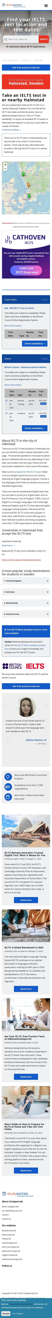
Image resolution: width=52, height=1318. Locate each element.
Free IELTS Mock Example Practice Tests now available (26, 631)
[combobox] (21, 39)
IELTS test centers (10, 60)
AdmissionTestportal (11, 1251)
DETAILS (43, 403)
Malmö (8, 358)
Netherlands (40, 761)
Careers (5, 1214)
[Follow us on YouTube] (22, 1273)
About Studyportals (10, 1206)
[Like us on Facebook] (6, 1273)
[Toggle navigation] (46, 5)
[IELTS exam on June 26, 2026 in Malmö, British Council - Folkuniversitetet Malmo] (6, 400)
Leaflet (40, 213)
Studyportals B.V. (30, 1293)
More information (13, 325)
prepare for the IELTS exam (28, 471)
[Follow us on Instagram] (14, 1283)
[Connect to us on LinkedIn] (14, 1273)
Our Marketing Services (12, 1210)
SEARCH (44, 39)
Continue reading (10, 129)
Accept (5, 1313)
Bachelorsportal (9, 1230)
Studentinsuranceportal (12, 1259)
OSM (47, 213)
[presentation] (5, 706)
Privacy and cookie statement (21, 1304)
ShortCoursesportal (10, 1247)
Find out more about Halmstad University (21, 559)
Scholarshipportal (9, 1243)
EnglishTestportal (9, 1255)
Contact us (6, 1219)
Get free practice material (26, 686)
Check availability (34, 343)
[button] (28, 185)
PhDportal (6, 1238)
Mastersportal (8, 1234)
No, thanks (17, 1313)
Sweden (26, 60)
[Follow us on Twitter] (6, 1283)
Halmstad (38, 60)
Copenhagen (11, 299)
